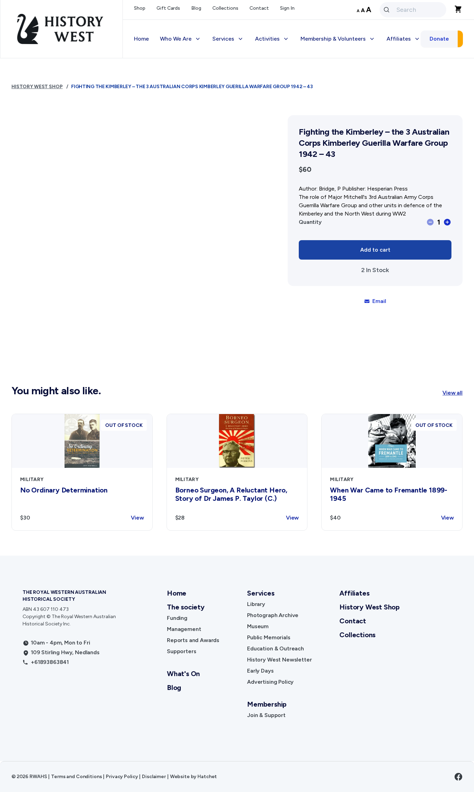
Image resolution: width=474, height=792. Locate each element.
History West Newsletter (279, 659)
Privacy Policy (122, 777)
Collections (225, 8)
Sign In (287, 8)
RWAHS (38, 777)
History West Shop (37, 87)
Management (184, 629)
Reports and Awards (193, 640)
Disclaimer (154, 777)
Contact (259, 8)
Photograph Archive (272, 615)
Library (256, 604)
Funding (177, 618)
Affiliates (354, 593)
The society (186, 607)
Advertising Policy (270, 682)
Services (260, 593)
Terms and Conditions (76, 777)
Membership (267, 704)
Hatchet (207, 777)
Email (379, 301)
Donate (439, 38)
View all (452, 392)
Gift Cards (168, 8)
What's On (183, 673)
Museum (258, 626)
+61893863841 (50, 662)
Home (141, 38)
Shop (139, 8)
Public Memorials (268, 637)
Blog (196, 8)
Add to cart (375, 249)
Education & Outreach (275, 648)
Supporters (181, 651)
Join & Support (266, 715)
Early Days (260, 670)
